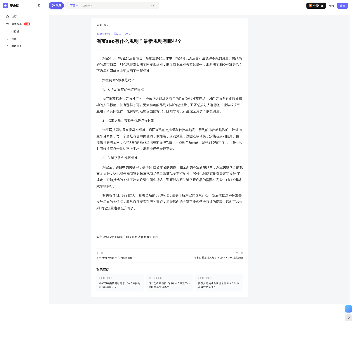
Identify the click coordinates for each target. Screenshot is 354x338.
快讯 (106, 24)
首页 (99, 24)
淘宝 (105, 58)
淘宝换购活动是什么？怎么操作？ (115, 257)
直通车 (101, 111)
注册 (342, 5)
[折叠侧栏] (38, 5)
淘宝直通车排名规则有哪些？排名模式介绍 (218, 257)
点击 (111, 120)
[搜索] (153, 5)
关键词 (228, 167)
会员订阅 (317, 5)
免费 (199, 111)
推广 (135, 99)
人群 (110, 89)
